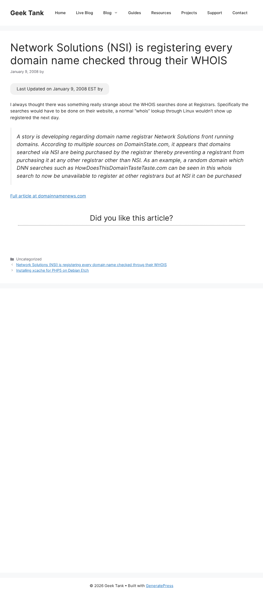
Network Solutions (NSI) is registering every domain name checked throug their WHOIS (91, 264)
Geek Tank (27, 13)
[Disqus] (131, 363)
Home (60, 12)
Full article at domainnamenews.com (48, 196)
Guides (134, 12)
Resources (161, 12)
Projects (189, 12)
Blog (107, 12)
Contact (240, 12)
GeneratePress (159, 585)
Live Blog (84, 12)
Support (214, 12)
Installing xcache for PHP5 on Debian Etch (52, 270)
